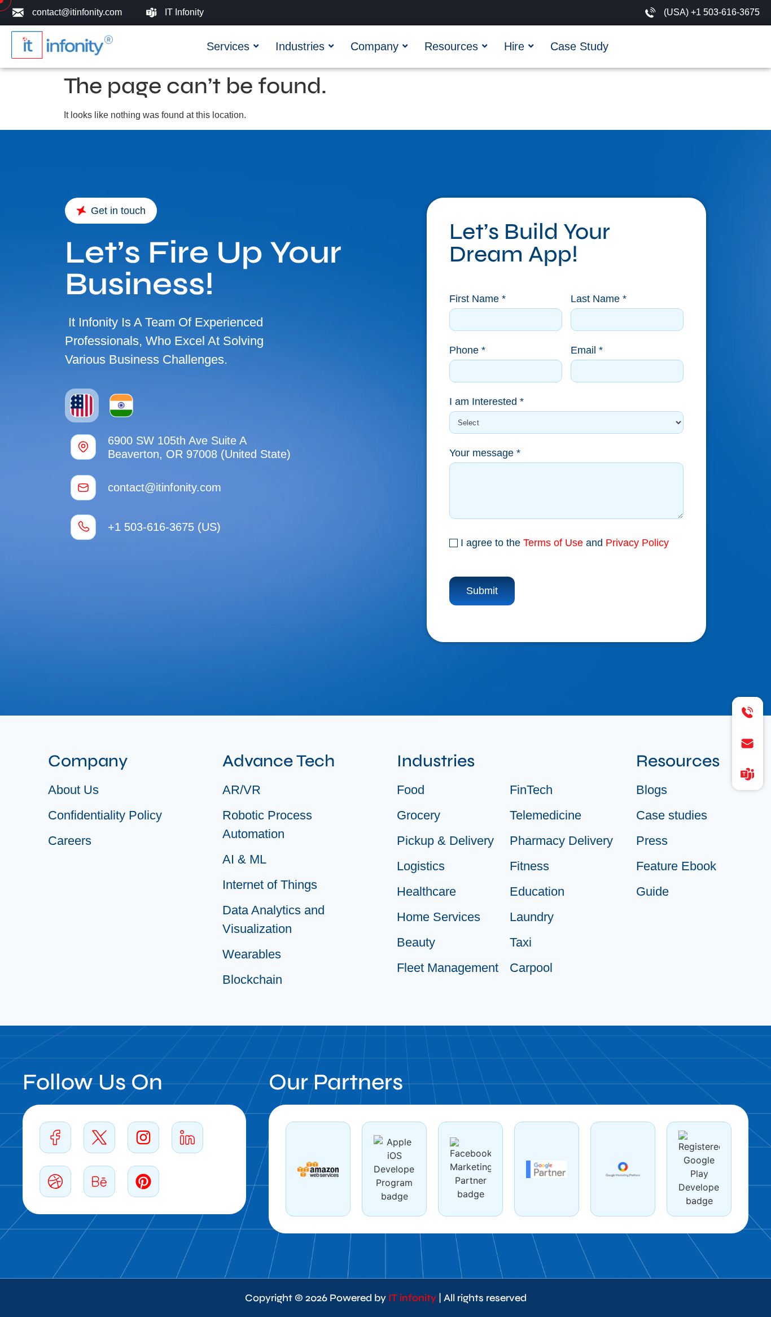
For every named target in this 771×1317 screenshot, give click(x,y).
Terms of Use (553, 542)
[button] (111, 211)
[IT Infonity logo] (62, 45)
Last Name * (599, 299)
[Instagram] (143, 1137)
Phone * (467, 350)
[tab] (82, 405)
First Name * (477, 299)
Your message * (484, 453)
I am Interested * (486, 401)
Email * (587, 350)
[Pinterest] (143, 1181)
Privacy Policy (637, 542)
